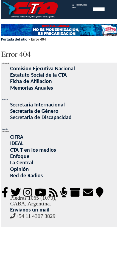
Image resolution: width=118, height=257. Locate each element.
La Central (21, 163)
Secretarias (5, 99)
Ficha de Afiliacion (31, 81)
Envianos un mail (29, 210)
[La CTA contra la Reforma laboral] (59, 30)
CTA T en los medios (33, 150)
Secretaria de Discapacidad (41, 118)
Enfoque (19, 156)
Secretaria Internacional (37, 105)
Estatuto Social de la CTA (38, 75)
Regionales (5, 129)
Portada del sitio (14, 40)
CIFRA (16, 137)
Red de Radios (26, 176)
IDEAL (16, 143)
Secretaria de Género (34, 111)
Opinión (19, 169)
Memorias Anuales (31, 88)
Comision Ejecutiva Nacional (42, 69)
